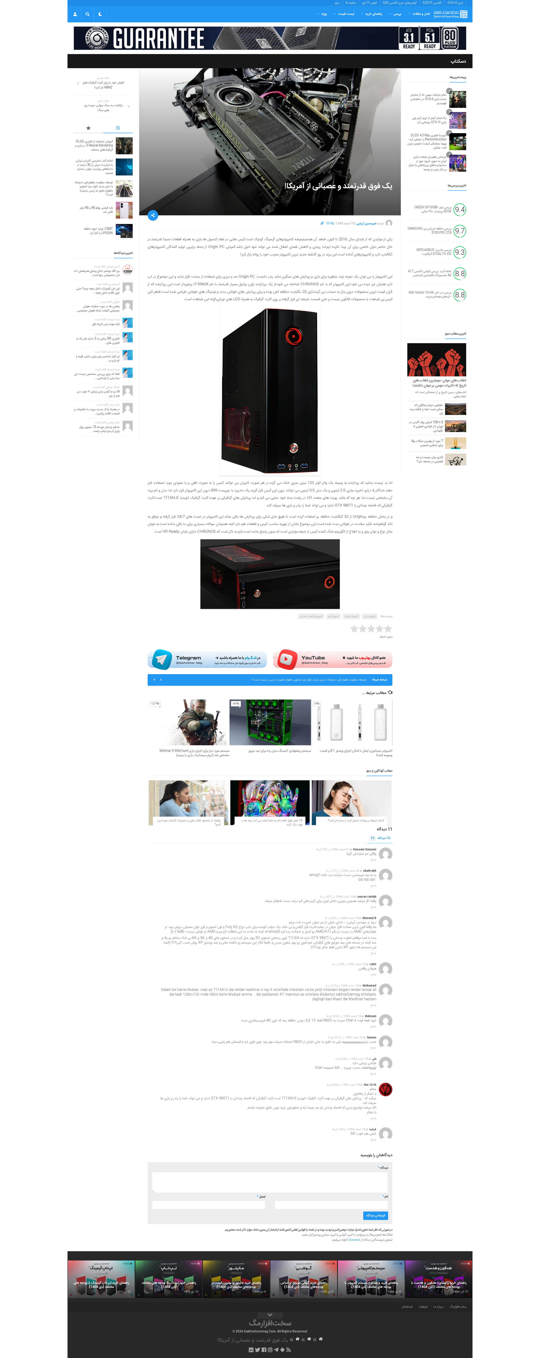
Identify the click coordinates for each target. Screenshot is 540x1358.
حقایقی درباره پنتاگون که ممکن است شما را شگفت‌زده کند (426, 409)
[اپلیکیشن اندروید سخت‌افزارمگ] (282, 1349)
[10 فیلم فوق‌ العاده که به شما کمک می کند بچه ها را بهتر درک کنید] (270, 802)
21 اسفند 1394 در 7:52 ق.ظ (332, 849)
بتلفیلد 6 (351, 2)
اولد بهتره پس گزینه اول (106, 324)
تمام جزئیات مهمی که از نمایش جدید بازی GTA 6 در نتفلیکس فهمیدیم (428, 99)
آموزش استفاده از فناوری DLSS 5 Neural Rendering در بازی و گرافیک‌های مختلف (94, 145)
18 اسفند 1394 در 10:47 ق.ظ (344, 1016)
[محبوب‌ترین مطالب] (88, 128)
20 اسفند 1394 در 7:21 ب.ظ (342, 871)
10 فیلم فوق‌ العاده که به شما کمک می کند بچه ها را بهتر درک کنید (272, 822)
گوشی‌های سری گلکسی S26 (400, 2)
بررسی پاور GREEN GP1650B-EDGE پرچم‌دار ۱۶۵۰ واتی (432, 209)
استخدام (407, 1306)
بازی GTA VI (455, 2)
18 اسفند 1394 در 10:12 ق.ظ (345, 1037)
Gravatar (354, 1240)
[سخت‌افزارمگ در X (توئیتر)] (257, 1349)
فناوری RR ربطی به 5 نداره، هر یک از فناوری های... (98, 341)
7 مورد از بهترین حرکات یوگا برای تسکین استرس (427, 443)
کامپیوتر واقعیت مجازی (311, 616)
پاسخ (373, 859)
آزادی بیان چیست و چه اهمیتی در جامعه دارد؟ (429, 459)
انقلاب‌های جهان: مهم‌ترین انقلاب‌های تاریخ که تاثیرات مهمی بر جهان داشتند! (439, 383)
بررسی (397, 14)
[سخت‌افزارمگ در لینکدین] (251, 1349)
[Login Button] (75, 14)
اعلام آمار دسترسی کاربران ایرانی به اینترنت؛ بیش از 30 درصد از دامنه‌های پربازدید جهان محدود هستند (94, 167)
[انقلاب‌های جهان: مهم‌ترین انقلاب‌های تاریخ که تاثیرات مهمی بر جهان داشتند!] (436, 359)
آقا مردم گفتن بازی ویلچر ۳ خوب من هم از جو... (98, 393)
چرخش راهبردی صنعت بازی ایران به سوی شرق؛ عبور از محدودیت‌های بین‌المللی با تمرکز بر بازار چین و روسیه (427, 163)
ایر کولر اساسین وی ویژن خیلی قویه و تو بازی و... (98, 358)
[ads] (270, 38)
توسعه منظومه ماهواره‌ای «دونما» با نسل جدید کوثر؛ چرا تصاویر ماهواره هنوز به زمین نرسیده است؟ (93, 189)
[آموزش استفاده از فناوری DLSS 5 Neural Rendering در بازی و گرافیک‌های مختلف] (124, 145)
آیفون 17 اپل (369, 2)
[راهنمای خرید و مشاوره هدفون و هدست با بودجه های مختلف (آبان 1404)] (438, 1279)
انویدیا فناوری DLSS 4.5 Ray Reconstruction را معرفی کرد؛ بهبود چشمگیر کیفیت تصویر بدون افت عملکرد (427, 141)
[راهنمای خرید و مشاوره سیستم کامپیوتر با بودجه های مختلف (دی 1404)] (371, 1279)
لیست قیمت (346, 14)
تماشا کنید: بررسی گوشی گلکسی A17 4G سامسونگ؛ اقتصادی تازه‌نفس (429, 273)
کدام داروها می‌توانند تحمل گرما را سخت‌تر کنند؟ (356, 820)
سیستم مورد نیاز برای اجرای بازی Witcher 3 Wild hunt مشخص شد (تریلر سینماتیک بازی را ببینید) (194, 753)
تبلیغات (423, 1306)
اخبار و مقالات (421, 14)
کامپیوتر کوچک (351, 616)
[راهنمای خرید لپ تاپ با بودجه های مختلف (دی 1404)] (168, 1279)
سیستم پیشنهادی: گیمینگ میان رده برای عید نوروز (279, 751)
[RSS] (288, 1349)
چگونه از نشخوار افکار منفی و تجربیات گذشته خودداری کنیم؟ (189, 822)
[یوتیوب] (332, 659)
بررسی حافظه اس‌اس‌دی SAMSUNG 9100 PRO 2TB (429, 231)
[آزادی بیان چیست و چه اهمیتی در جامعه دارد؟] (455, 459)
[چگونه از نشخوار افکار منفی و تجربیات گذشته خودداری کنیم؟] (188, 802)
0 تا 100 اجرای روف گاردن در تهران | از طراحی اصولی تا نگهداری (426, 426)
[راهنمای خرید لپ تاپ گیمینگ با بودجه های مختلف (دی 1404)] (101, 1279)
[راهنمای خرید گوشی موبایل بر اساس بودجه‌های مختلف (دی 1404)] (303, 1279)
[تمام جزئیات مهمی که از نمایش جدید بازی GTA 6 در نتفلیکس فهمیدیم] (457, 99)
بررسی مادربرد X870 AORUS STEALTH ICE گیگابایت (433, 252)
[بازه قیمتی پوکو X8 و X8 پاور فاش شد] (124, 210)
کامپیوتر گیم (333, 616)
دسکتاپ (458, 61)
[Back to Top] (270, 1315)
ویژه (324, 14)
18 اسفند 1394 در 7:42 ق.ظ (348, 1129)
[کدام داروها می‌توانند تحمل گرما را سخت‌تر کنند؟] (351, 802)
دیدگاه (378, 838)
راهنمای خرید (373, 14)
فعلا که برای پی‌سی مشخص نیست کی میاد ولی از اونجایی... (97, 376)
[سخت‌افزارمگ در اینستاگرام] (270, 1349)
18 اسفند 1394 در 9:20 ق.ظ (351, 1059)
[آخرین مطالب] (118, 128)
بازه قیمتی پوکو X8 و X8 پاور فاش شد (344, 679)
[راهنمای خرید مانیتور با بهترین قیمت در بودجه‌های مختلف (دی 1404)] (236, 1279)
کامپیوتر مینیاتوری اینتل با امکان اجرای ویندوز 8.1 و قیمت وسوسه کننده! (356, 753)
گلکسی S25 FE (432, 2)
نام (385, 1196)
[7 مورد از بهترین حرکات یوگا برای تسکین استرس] (455, 443)
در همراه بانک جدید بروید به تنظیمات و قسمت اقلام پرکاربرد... (97, 411)
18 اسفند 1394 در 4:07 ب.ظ (336, 896)
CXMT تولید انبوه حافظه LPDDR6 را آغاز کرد (98, 231)
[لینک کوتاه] (322, 223)
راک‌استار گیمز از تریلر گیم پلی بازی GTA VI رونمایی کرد (429, 120)
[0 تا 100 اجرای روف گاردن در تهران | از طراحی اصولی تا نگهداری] (455, 426)
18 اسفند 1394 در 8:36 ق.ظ (343, 1085)
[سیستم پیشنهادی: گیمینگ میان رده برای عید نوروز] (270, 722)
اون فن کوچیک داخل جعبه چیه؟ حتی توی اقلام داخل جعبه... (98, 290)
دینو (337, 2)
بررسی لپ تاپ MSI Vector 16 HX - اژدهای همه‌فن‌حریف (430, 295)
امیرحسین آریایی (366, 223)
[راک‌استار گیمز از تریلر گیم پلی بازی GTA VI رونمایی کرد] (457, 120)
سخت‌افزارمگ (458, 1306)
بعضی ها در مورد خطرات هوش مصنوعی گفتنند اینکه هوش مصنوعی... (97, 308)
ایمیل (261, 1196)
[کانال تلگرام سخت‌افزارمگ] (276, 1349)
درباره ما (439, 1306)
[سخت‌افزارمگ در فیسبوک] (264, 1349)
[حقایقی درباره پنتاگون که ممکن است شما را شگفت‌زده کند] (455, 409)
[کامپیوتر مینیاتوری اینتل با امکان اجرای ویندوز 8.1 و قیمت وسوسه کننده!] (351, 722)
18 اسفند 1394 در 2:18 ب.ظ (342, 985)
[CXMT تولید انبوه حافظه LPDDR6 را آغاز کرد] (124, 231)
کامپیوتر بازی (370, 616)
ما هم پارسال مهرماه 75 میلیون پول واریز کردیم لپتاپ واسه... (99, 429)
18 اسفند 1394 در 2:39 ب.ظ (349, 964)
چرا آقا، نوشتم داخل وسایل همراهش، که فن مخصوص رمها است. (97, 273)
